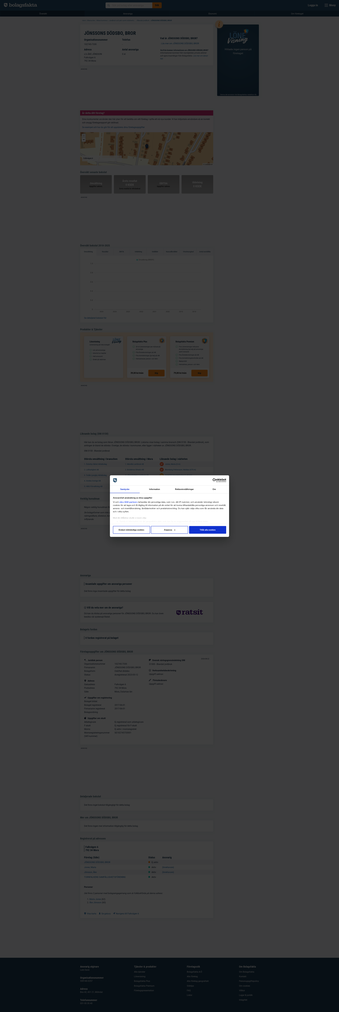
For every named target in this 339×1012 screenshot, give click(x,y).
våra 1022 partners (128, 502)
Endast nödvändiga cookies (131, 530)
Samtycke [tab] (124, 489)
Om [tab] (214, 489)
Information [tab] (154, 489)
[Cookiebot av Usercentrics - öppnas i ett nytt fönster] (214, 480)
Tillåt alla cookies (208, 530)
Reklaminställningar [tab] (184, 489)
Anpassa (168, 530)
